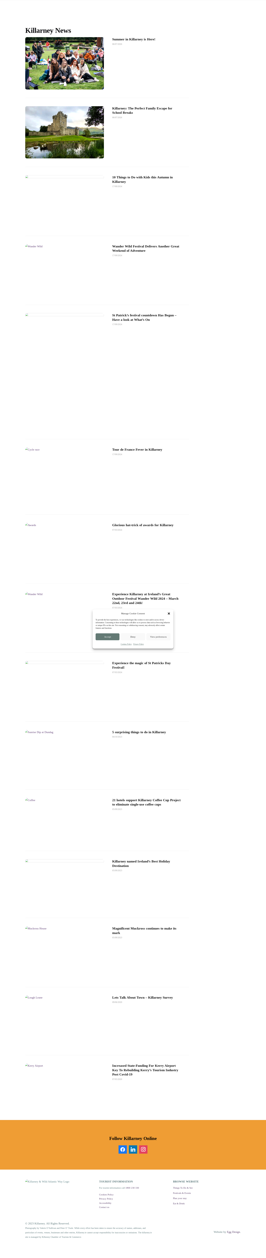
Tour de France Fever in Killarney (137, 449)
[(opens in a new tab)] (64, 270)
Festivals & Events (182, 1193)
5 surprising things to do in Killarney (139, 732)
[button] (168, 613)
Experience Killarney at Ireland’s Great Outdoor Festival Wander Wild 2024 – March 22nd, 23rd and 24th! (145, 598)
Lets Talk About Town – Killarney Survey (142, 997)
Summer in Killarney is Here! (133, 39)
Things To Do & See (183, 1188)
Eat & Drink (179, 1203)
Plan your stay (180, 1198)
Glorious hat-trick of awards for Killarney (142, 525)
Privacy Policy (138, 644)
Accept (107, 637)
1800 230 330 (132, 1188)
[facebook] (123, 1149)
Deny (133, 637)
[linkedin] (133, 1149)
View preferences (158, 637)
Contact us (104, 1207)
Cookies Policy (126, 644)
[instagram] (143, 1149)
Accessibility (105, 1203)
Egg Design (233, 1231)
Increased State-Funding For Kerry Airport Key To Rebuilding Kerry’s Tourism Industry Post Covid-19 (145, 1070)
